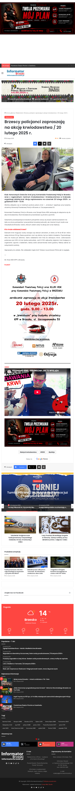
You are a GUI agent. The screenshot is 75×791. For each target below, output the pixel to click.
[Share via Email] (44, 144)
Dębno (39, 721)
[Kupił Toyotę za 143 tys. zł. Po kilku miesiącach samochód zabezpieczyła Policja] (6, 699)
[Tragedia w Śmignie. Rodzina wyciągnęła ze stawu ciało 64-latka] (60, 562)
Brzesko (29, 721)
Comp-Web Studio (47, 784)
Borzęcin (18, 721)
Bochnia (7, 721)
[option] (37, 492)
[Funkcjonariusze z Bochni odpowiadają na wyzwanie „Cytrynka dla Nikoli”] (14, 562)
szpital (41, 728)
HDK (43, 452)
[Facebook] (35, 144)
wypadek (63, 728)
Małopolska (7, 725)
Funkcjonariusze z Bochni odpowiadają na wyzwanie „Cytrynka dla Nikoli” (14, 571)
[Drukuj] (49, 144)
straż (5, 728)
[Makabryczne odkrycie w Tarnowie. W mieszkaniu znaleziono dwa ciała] (37, 562)
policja (52, 452)
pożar (62, 725)
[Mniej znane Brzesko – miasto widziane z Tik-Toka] (6, 682)
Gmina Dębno (50, 721)
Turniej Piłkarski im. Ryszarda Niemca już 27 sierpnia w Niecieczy (30, 65)
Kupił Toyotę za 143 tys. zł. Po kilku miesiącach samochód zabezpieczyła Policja (42, 697)
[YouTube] (11, 763)
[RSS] (18, 763)
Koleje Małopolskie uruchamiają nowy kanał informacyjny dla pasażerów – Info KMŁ (37, 494)
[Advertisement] (37, 49)
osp (17, 725)
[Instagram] (13, 763)
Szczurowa (31, 728)
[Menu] (2, 74)
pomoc (36, 725)
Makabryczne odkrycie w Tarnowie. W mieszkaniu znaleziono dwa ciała (36, 571)
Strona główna (10, 113)
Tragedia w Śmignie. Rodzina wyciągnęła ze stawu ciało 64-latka (58, 571)
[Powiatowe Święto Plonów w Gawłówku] (6, 708)
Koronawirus (63, 721)
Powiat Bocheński (49, 725)
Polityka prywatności (50, 781)
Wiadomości (19, 113)
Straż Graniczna (17, 728)
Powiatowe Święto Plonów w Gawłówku (28, 705)
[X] (40, 144)
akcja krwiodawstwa (29, 452)
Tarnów (52, 728)
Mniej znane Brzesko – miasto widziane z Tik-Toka (31, 679)
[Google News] (42, 459)
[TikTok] (16, 763)
